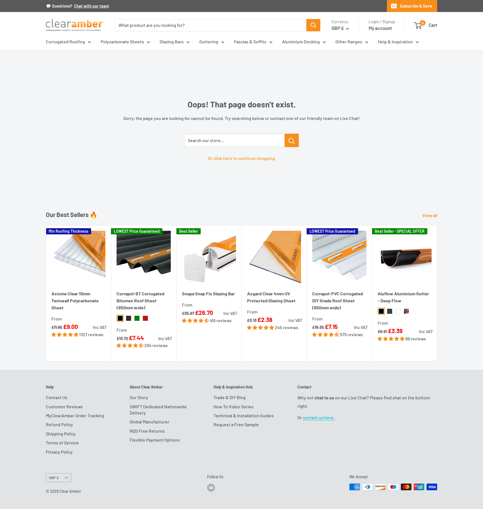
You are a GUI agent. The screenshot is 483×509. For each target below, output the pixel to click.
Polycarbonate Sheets (122, 41)
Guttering (208, 41)
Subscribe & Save (416, 5)
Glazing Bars (172, 41)
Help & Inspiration (395, 41)
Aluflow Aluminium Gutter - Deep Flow (403, 297)
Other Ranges (348, 41)
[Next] (437, 293)
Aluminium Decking (301, 41)
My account (380, 28)
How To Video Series (234, 406)
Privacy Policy (59, 451)
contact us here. (319, 417)
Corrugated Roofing (65, 41)
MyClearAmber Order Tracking (75, 415)
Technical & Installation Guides (244, 415)
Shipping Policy (61, 433)
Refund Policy (59, 424)
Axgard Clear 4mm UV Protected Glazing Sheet (271, 297)
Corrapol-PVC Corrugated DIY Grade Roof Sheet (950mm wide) (337, 300)
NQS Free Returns (147, 430)
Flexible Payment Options (155, 439)
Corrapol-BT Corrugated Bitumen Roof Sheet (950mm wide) (140, 300)
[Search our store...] (292, 140)
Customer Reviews (64, 406)
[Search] (313, 25)
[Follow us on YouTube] (211, 487)
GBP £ (54, 477)
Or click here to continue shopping (241, 158)
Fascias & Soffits (250, 41)
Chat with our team (91, 5)
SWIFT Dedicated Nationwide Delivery (158, 409)
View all (430, 215)
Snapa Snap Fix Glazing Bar (208, 293)
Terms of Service (62, 442)
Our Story (139, 397)
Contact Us (56, 397)
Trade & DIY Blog (230, 397)
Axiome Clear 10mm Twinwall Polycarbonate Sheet (75, 300)
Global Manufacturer (149, 421)
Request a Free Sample (236, 424)
